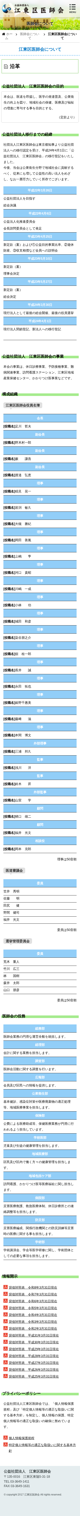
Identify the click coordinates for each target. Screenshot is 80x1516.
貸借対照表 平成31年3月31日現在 (34, 1335)
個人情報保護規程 (21, 1438)
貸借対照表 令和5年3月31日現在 (33, 1308)
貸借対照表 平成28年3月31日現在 (34, 1356)
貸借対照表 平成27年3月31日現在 (34, 1363)
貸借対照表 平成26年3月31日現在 (34, 1369)
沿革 (15, 66)
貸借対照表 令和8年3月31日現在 (33, 1287)
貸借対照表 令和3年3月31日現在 (33, 1321)
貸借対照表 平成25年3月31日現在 (34, 1376)
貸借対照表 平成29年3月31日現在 (34, 1349)
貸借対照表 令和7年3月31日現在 (33, 1294)
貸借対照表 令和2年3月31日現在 (33, 1328)
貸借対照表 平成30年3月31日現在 (34, 1342)
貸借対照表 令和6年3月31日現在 (33, 1301)
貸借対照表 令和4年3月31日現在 (33, 1315)
